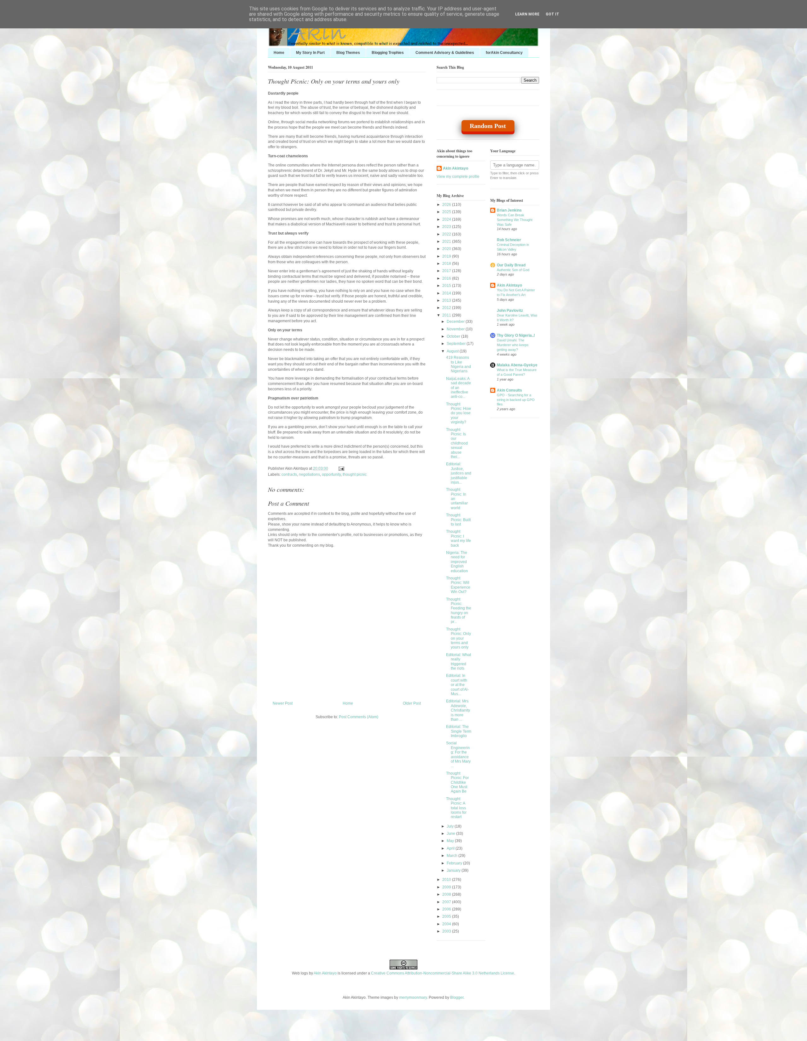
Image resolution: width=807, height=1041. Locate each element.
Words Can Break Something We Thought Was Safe (514, 219)
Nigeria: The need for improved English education (457, 561)
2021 (447, 241)
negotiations (309, 474)
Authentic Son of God (513, 270)
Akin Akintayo (455, 168)
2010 (447, 879)
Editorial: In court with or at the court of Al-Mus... (457, 684)
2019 (447, 256)
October (454, 336)
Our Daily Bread (511, 265)
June (451, 833)
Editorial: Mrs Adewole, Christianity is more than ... (458, 710)
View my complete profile (458, 176)
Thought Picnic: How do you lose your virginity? (458, 413)
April (451, 848)
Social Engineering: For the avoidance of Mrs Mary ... (458, 754)
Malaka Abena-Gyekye (517, 365)
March (452, 855)
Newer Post (283, 703)
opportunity (331, 474)
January (454, 870)
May (451, 841)
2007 (447, 902)
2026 (447, 204)
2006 (447, 909)
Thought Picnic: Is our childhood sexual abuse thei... (457, 443)
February (455, 863)
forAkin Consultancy (504, 52)
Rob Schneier (509, 240)
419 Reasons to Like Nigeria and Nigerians (458, 364)
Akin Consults (509, 390)
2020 (447, 249)
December (456, 321)
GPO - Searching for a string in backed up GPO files (516, 399)
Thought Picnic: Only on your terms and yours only (333, 81)
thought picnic (355, 474)
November (456, 329)
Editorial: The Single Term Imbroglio (458, 731)
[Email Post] (340, 468)
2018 (447, 263)
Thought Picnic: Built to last (458, 519)
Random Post (488, 125)
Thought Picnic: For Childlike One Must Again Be (457, 782)
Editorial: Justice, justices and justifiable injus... (458, 473)
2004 (447, 924)
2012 (447, 307)
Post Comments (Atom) (358, 717)
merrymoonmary (413, 997)
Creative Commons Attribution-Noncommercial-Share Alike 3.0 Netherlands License (442, 973)
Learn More (527, 14)
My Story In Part (310, 52)
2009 (447, 887)
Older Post (412, 703)
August (453, 351)
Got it (552, 14)
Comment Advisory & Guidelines (444, 52)
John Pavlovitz (510, 310)
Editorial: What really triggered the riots (458, 662)
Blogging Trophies (388, 52)
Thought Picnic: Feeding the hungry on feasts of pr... (458, 610)
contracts (289, 474)
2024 (447, 219)
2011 (447, 315)
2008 (447, 894)
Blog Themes (348, 52)
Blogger (456, 997)
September (457, 343)
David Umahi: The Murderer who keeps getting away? (513, 345)
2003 (447, 931)
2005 (447, 916)
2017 (447, 271)
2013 (447, 300)
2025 (447, 212)
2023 (447, 226)
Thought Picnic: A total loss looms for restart (456, 808)
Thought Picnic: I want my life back (458, 538)
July (451, 826)
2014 (447, 293)
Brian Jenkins (509, 210)
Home (279, 52)
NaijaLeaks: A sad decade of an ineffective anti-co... (458, 387)
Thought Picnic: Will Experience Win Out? (458, 585)
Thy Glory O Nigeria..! (516, 335)
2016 (447, 278)
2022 (447, 234)
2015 (447, 285)
